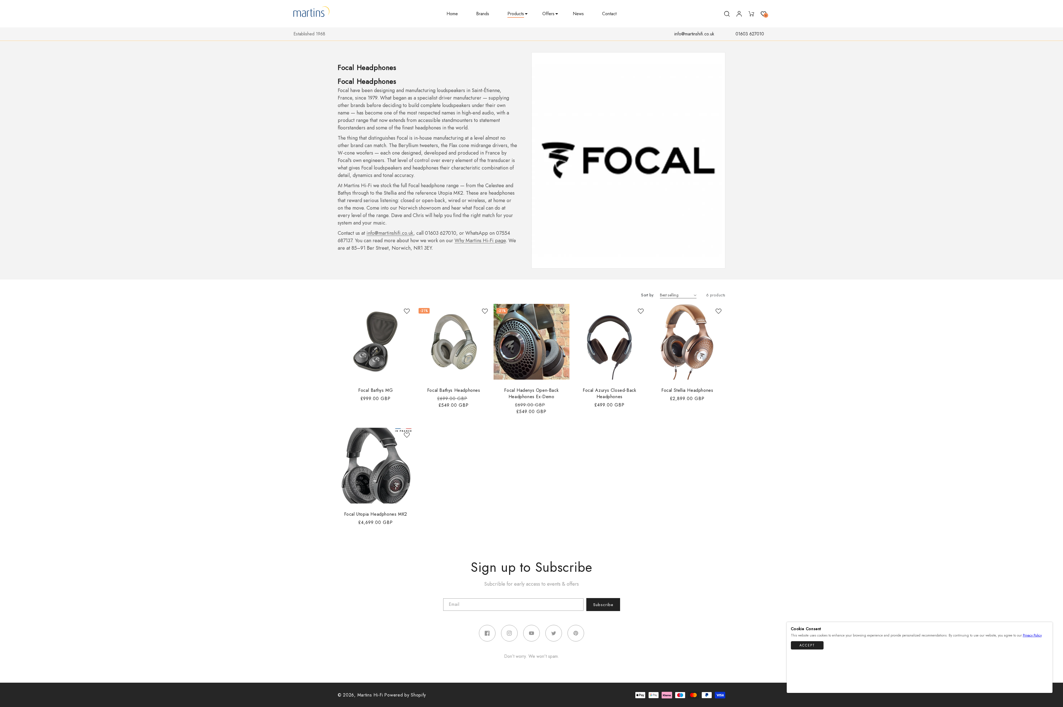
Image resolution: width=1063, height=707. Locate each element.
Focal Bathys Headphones (453, 390)
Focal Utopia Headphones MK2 (375, 514)
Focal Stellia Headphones (687, 390)
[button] (515, 14)
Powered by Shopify (405, 695)
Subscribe (603, 605)
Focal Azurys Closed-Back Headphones (609, 393)
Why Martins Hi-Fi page (480, 240)
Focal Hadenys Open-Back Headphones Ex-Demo (531, 393)
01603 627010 (750, 34)
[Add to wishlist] (406, 311)
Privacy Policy (1032, 635)
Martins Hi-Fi (370, 695)
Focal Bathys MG (375, 390)
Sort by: (647, 295)
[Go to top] (1045, 686)
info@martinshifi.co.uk (694, 34)
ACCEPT (807, 645)
